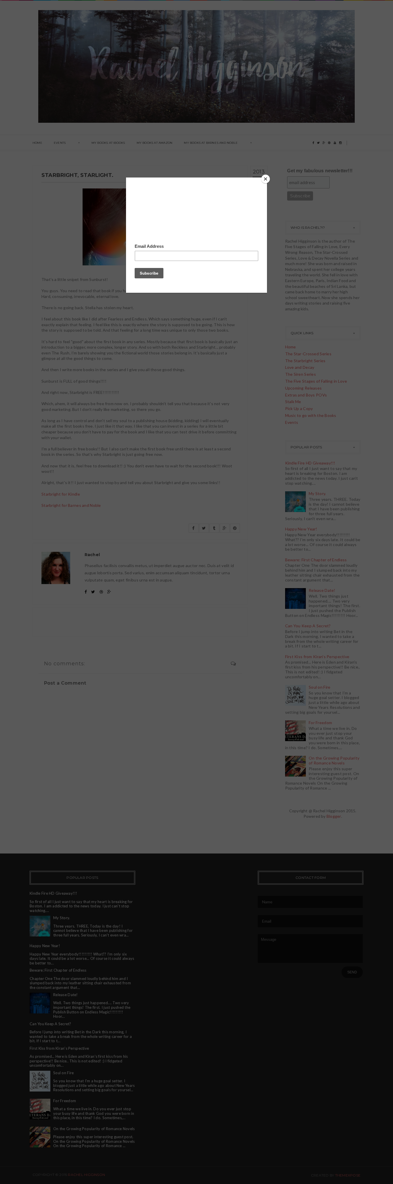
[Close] (265, 179)
